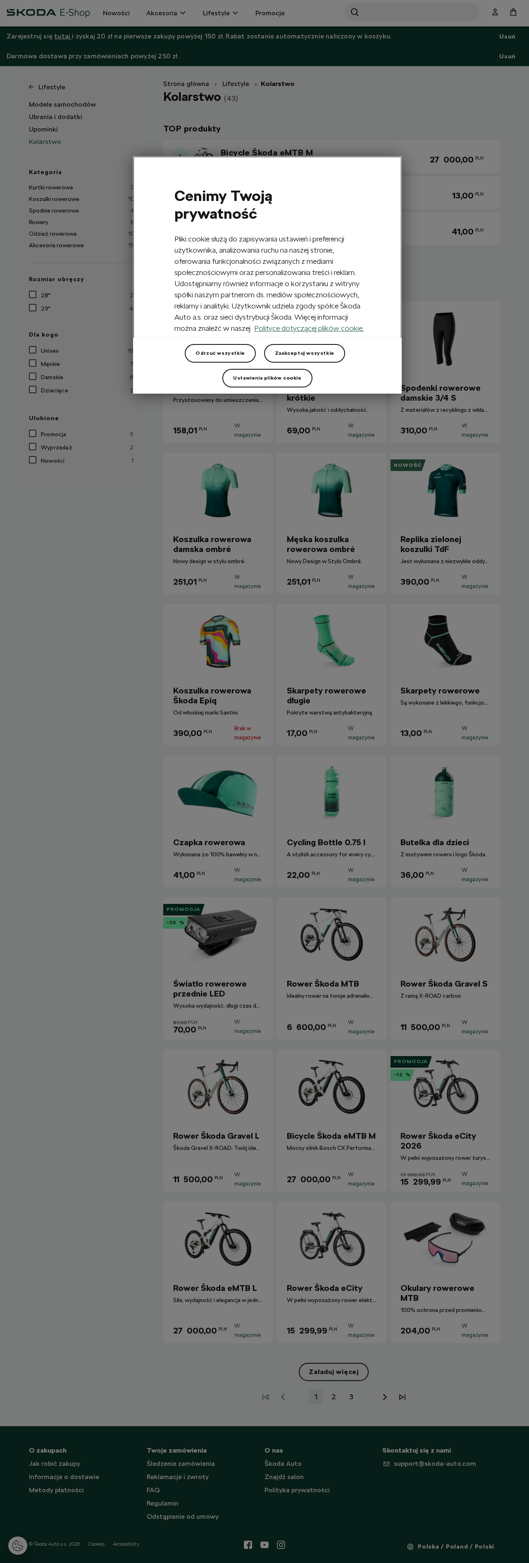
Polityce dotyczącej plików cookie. (309, 328)
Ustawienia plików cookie (267, 378)
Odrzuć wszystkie (220, 353)
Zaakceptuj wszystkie (304, 353)
